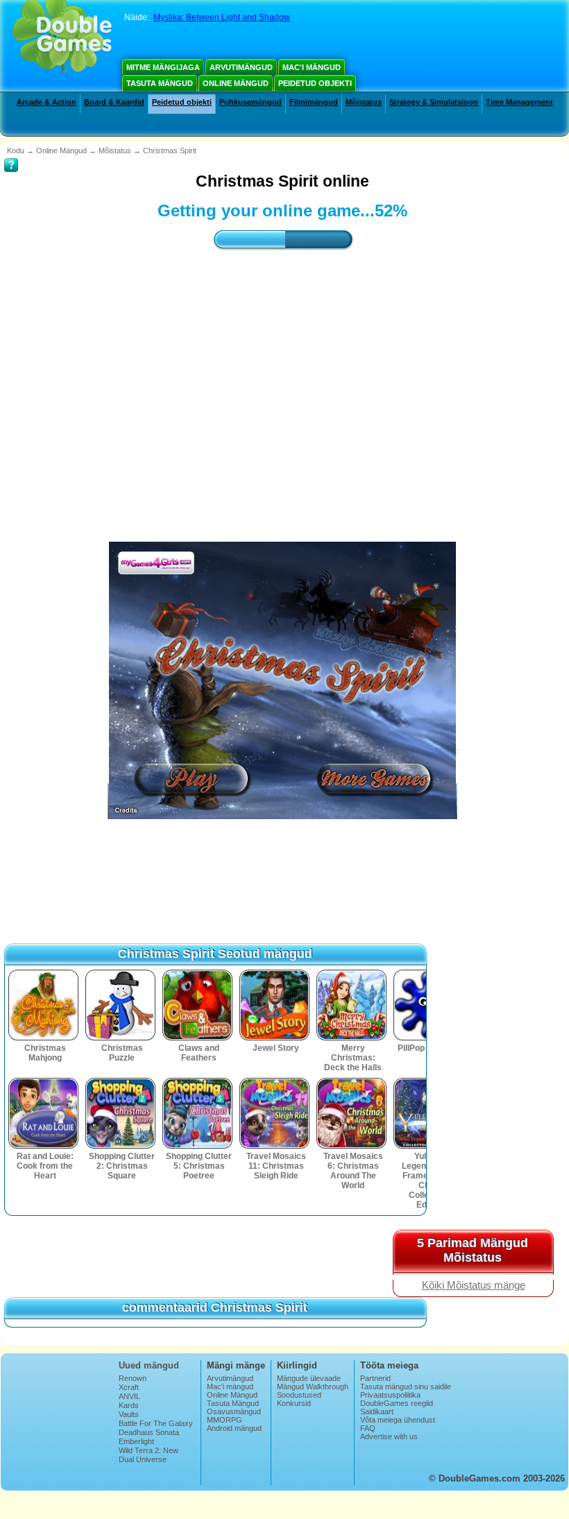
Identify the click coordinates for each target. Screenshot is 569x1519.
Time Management (519, 102)
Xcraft (129, 1387)
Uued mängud (149, 1365)
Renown (132, 1378)
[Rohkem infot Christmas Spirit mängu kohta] (11, 155)
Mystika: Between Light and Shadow (221, 17)
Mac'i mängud (311, 67)
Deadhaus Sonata (149, 1432)
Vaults (129, 1414)
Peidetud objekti (315, 83)
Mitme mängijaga (163, 67)
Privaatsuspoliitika (390, 1395)
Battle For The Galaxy (156, 1423)
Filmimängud (313, 102)
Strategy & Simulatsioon (433, 102)
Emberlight (136, 1441)
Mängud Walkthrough (312, 1386)
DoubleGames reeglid (396, 1403)
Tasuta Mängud (159, 83)
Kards (129, 1405)
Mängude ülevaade (309, 1378)
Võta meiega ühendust (397, 1420)
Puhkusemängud (250, 102)
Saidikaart (376, 1411)
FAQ (367, 1428)
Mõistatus (364, 102)
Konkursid (294, 1403)
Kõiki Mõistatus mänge (473, 1285)
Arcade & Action (46, 102)
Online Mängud (236, 83)
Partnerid (375, 1378)
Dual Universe (143, 1459)
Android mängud (234, 1428)
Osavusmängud (234, 1411)
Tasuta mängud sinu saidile (405, 1386)
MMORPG (224, 1420)
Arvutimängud (241, 67)
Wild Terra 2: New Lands (148, 1454)
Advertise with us (389, 1436)
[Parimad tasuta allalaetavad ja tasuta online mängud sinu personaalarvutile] (62, 38)
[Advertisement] (282, 383)
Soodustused (299, 1395)
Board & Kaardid (114, 102)
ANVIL (129, 1396)
